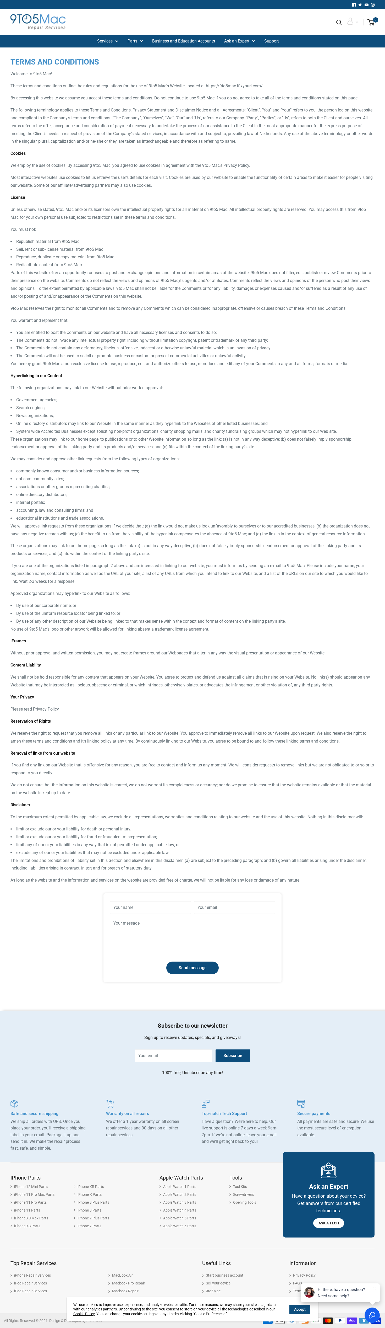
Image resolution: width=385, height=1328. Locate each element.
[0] (369, 22)
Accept (300, 1309)
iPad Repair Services (30, 1291)
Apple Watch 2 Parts (179, 1194)
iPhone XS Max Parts (31, 1218)
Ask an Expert (236, 41)
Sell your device (218, 1283)
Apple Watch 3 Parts (179, 1202)
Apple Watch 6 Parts (179, 1226)
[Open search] (339, 22)
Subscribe (232, 1055)
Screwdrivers (243, 1194)
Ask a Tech (328, 1223)
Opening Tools (244, 1202)
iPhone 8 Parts (89, 1210)
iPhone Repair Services (32, 1275)
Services (105, 41)
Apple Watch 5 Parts (179, 1218)
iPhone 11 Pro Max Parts (34, 1194)
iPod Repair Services (30, 1283)
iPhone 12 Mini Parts (31, 1187)
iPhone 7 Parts (89, 1226)
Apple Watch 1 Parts (179, 1187)
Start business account (224, 1275)
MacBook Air (122, 1275)
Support (271, 41)
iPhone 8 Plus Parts (93, 1202)
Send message (193, 967)
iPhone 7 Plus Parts (93, 1218)
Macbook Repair (125, 1291)
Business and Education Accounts (183, 41)
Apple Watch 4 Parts (179, 1210)
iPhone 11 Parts (27, 1210)
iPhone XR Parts (91, 1187)
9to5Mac (213, 1291)
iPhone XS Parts (27, 1226)
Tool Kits (240, 1187)
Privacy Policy (304, 1275)
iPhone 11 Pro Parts (30, 1202)
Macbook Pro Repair (128, 1283)
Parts (132, 41)
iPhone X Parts (90, 1194)
